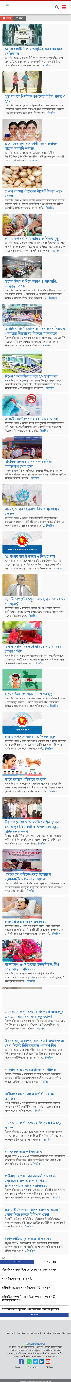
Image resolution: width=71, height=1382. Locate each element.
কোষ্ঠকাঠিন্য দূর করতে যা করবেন (28, 1239)
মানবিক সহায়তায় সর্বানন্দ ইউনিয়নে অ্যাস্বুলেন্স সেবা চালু (29, 464)
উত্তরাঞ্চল (21, 1333)
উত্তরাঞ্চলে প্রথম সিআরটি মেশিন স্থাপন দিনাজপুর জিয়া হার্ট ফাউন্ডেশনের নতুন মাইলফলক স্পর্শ (32, 827)
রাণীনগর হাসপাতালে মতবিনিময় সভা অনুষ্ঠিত (30, 1096)
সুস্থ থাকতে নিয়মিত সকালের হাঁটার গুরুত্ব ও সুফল (35, 99)
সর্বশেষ (17, 1262)
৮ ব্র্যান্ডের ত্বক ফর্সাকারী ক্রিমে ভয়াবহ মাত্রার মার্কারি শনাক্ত (31, 146)
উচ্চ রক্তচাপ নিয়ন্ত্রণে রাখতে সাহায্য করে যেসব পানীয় (33, 649)
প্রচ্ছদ (8, 18)
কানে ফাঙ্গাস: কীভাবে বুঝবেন (25, 780)
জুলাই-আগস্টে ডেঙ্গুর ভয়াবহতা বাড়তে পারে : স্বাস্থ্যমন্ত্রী (35, 601)
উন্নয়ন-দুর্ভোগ (59, 1333)
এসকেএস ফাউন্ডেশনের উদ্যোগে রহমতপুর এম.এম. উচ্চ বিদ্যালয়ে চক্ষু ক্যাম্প (34, 1014)
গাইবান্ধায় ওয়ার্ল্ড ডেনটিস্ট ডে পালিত (30, 1070)
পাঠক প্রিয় (51, 1262)
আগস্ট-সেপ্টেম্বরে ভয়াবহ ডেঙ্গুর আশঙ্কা (32, 419)
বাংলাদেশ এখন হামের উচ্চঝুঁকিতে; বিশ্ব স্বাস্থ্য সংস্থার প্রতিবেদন (32, 967)
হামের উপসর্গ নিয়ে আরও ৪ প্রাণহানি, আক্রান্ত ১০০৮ (31, 284)
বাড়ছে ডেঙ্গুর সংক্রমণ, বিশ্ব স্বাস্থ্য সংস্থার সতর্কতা (32, 511)
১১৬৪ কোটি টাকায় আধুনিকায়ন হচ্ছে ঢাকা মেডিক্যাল (34, 51)
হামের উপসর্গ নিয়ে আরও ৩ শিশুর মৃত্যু (32, 239)
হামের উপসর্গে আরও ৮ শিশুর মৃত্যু (29, 694)
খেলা (40, 1333)
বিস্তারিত (47, 66)
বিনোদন (47, 1333)
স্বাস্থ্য (20, 18)
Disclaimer (50, 1367)
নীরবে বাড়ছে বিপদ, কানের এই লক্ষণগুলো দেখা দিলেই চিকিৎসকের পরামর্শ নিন (34, 1043)
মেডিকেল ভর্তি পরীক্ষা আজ (24, 1152)
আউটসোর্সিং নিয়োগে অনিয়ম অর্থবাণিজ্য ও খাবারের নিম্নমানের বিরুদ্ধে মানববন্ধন (35, 331)
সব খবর (34, 1314)
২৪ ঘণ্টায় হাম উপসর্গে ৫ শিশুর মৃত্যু (30, 557)
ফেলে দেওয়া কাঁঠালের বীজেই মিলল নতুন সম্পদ (34, 194)
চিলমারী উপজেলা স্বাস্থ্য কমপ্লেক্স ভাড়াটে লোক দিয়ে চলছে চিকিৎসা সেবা (33, 1212)
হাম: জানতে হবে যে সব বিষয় (25, 922)
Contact (18, 1367)
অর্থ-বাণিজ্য (31, 1333)
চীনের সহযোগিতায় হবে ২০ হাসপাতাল (31, 376)
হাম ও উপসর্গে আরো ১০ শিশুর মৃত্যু (30, 737)
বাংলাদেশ (11, 1333)
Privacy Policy (33, 1367)
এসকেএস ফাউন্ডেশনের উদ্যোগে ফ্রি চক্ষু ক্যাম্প (33, 1125)
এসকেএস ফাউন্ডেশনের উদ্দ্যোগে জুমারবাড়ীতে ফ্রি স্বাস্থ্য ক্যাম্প (28, 877)
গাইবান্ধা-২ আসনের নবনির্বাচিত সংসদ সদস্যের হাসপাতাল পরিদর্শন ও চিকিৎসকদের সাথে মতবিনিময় (31, 1181)
